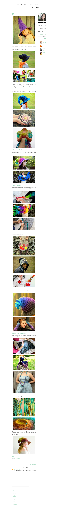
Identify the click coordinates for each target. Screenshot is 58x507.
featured (14, 495)
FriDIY (13, 498)
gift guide (14, 499)
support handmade (15, 504)
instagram (14, 501)
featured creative (14, 496)
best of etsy (14, 488)
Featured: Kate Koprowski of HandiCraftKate (44, 53)
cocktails (14, 490)
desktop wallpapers (15, 493)
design (13, 492)
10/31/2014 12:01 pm (18, 469)
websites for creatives (15, 505)
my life (13, 502)
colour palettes (14, 491)
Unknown (15, 469)
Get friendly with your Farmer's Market (44, 42)
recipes (13, 503)
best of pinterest (14, 489)
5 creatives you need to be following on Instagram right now (44, 49)
